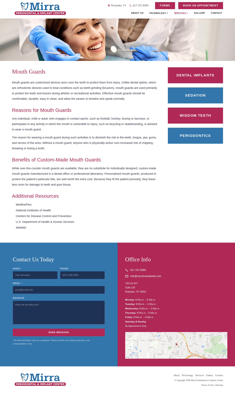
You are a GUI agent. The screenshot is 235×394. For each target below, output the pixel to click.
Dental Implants (195, 75)
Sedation (195, 95)
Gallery (199, 13)
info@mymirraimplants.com (145, 276)
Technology (158, 13)
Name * (17, 268)
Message (18, 298)
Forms (165, 5)
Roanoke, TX (118, 5)
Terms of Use (207, 385)
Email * (17, 283)
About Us (137, 13)
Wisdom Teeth (195, 115)
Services (181, 13)
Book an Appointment (200, 5)
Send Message (58, 332)
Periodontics (195, 136)
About (177, 375)
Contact (216, 13)
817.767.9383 (141, 5)
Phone (64, 268)
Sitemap (219, 385)
